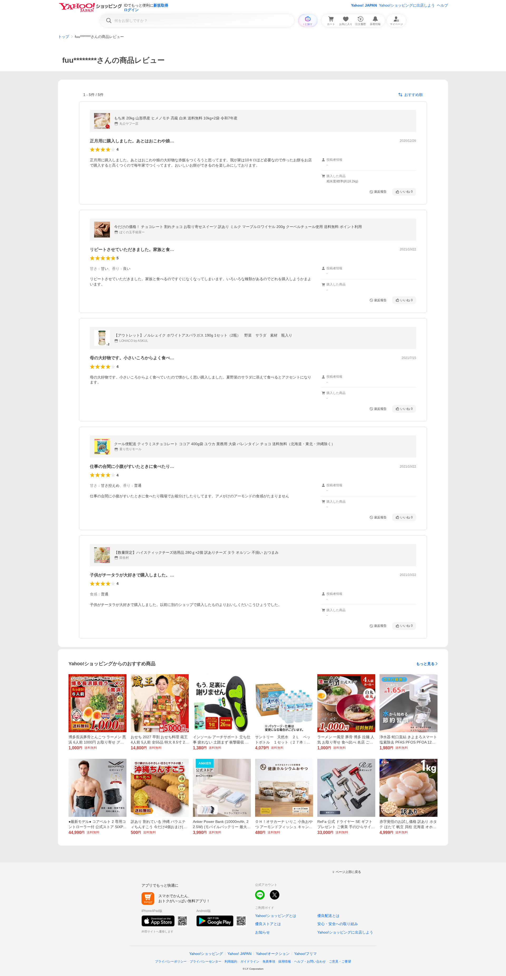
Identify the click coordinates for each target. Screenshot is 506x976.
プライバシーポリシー (171, 961)
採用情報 (284, 961)
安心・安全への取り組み (337, 924)
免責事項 (268, 961)
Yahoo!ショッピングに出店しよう (407, 5)
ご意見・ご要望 (340, 961)
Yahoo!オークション (273, 953)
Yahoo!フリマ (305, 953)
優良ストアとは (268, 924)
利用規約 (231, 961)
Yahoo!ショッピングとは (275, 916)
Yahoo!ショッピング (206, 953)
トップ (63, 37)
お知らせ (262, 932)
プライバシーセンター (205, 961)
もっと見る (425, 664)
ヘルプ (442, 5)
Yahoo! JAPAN (364, 5)
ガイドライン (249, 961)
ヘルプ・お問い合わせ (310, 961)
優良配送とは (328, 916)
